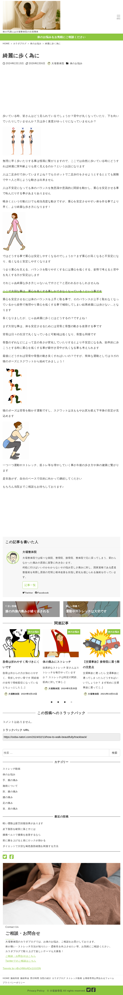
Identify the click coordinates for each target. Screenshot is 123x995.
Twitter (29, 593)
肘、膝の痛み (10, 791)
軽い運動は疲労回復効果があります (23, 823)
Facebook (43, 593)
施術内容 (15, 978)
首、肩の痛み (10, 808)
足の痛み (8, 803)
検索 (114, 752)
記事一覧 (30, 585)
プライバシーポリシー (14, 982)
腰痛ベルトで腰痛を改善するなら (22, 834)
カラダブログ (58, 978)
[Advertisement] (32, 90)
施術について (10, 786)
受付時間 (34, 978)
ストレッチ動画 (11, 768)
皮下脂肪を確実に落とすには (19, 829)
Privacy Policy (36, 990)
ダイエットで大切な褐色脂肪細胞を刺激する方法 (30, 846)
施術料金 (24, 978)
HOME (6, 978)
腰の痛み (8, 797)
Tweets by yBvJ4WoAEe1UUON (22, 968)
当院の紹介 (45, 978)
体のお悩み (76, 63)
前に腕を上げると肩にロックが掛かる (24, 840)
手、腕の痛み (10, 780)
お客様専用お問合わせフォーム (98, 978)
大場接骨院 (56, 990)
